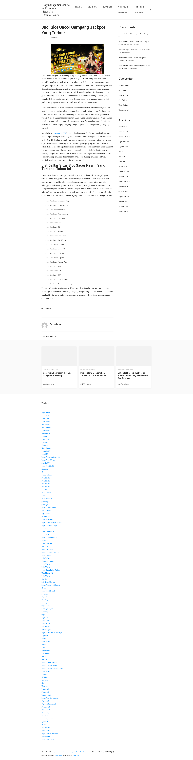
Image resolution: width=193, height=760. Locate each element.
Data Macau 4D (47, 498)
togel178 (45, 442)
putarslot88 (46, 650)
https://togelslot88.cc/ (49, 537)
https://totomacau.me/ (49, 596)
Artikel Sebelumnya (50, 336)
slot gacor (45, 659)
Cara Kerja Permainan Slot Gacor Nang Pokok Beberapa (58, 374)
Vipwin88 (45, 418)
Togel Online (123, 7)
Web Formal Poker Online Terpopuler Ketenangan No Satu (132, 59)
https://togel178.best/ (49, 665)
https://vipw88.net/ (48, 460)
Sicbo (44, 495)
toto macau (46, 626)
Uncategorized (124, 110)
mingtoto (45, 436)
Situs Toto (45, 620)
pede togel (45, 501)
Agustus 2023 (124, 146)
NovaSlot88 (46, 424)
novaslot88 (45, 594)
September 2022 (124, 196)
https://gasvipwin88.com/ (51, 585)
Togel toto (45, 686)
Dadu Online (46, 492)
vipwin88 (45, 540)
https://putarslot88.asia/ (50, 733)
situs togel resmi (47, 600)
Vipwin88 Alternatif (49, 704)
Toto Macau (46, 433)
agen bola (45, 721)
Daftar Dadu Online (49, 507)
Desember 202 (124, 211)
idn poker (45, 445)
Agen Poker (46, 513)
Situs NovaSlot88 (48, 739)
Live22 (44, 647)
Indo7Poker (46, 489)
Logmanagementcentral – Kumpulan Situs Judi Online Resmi (56, 10)
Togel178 (45, 546)
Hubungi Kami (92, 7)
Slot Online (107, 7)
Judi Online (139, 12)
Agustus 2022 (124, 201)
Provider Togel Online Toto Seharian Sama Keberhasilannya (134, 51)
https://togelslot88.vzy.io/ (51, 457)
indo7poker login (48, 519)
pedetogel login (47, 608)
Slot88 (44, 528)
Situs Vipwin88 (47, 719)
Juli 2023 (122, 151)
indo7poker (46, 558)
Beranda (78, 7)
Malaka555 (46, 463)
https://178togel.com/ (49, 662)
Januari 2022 (123, 206)
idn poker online (47, 561)
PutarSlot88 (46, 421)
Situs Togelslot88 (48, 466)
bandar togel (46, 629)
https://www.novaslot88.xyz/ (52, 632)
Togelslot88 (46, 412)
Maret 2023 (123, 166)
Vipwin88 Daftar (48, 531)
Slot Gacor (45, 415)
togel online (46, 605)
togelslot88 (46, 653)
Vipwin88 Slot (47, 543)
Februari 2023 (124, 171)
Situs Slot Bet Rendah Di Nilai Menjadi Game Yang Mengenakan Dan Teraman (133, 375)
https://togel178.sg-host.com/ (52, 668)
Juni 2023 (122, 156)
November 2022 (124, 186)
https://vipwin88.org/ (49, 525)
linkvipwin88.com (48, 582)
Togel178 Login (47, 549)
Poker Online (138, 7)
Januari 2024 (123, 131)
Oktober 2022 (124, 191)
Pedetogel (45, 689)
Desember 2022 (124, 181)
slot (43, 472)
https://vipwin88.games (50, 698)
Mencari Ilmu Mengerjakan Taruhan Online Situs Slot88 (93, 374)
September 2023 (124, 141)
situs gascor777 (59, 133)
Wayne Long (50, 384)
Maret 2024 (123, 126)
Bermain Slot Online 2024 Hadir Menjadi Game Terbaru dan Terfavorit (134, 43)
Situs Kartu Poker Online (51, 570)
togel (43, 614)
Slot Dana (45, 534)
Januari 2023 (123, 176)
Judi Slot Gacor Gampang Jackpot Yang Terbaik (133, 35)
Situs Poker (46, 623)
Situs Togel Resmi (48, 591)
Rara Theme (59, 755)
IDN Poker (45, 516)
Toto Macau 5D (47, 573)
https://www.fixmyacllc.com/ (52, 522)
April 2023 (122, 161)
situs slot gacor (47, 713)
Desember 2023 (124, 136)
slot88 (44, 588)
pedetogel (45, 504)
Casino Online (123, 12)
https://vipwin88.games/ (50, 552)
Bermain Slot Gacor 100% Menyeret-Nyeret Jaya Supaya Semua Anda (134, 67)
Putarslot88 (46, 707)
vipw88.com (46, 555)
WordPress (75, 755)
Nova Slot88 (46, 427)
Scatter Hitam (47, 475)
